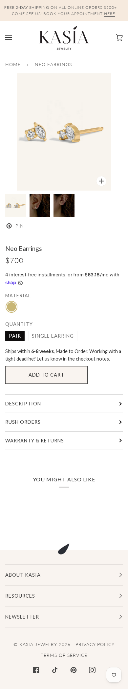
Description (23, 403)
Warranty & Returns (34, 440)
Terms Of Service (64, 655)
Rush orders (23, 422)
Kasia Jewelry (38, 644)
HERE (109, 13)
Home (13, 64)
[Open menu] (15, 38)
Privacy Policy (95, 644)
